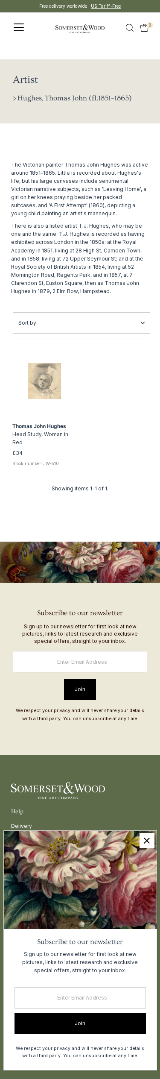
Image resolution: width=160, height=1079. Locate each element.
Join (80, 689)
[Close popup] (147, 840)
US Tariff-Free (106, 6)
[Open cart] (144, 28)
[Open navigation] (18, 27)
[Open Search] (130, 28)
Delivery (21, 826)
